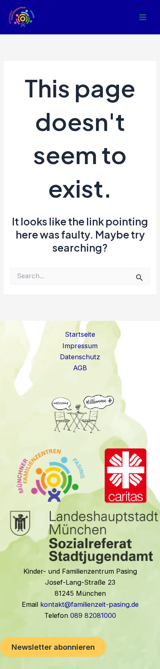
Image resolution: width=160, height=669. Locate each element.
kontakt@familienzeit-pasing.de (89, 604)
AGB (80, 368)
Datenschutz (80, 357)
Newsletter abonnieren (53, 646)
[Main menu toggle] (142, 17)
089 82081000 (93, 615)
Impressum (80, 346)
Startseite (80, 334)
